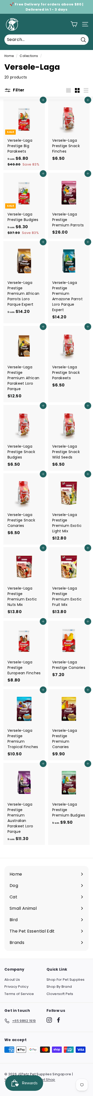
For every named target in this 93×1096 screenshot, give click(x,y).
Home (9, 56)
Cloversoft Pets (60, 993)
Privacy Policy (16, 986)
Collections (29, 56)
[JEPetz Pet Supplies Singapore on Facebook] (58, 1020)
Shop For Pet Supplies (65, 979)
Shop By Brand (59, 986)
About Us (12, 979)
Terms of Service (19, 993)
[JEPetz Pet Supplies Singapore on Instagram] (49, 1020)
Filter (18, 90)
